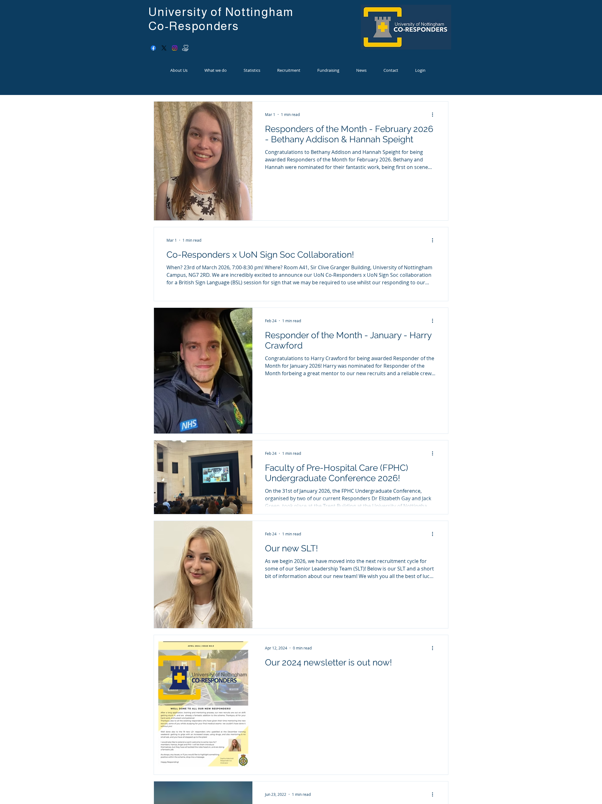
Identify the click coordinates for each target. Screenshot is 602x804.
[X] (164, 48)
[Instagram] (174, 48)
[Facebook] (153, 48)
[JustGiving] (185, 48)
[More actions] (434, 114)
